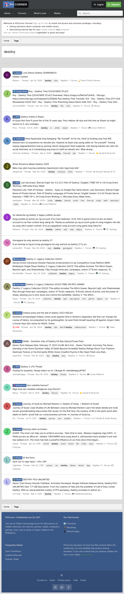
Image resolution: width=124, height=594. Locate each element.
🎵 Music (95, 106)
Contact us (42, 580)
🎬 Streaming (70, 527)
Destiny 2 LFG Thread (27, 366)
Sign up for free (40, 23)
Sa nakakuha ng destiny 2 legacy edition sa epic (37, 215)
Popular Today (12, 559)
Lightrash (17, 465)
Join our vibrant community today (19, 32)
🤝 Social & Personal (105, 153)
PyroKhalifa (18, 273)
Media (57, 13)
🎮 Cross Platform (96, 128)
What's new (40, 13)
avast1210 (17, 355)
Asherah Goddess (21, 153)
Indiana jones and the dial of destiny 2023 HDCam (43, 312)
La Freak (17, 494)
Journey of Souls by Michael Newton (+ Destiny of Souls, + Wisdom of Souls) (56, 403)
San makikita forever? (31, 385)
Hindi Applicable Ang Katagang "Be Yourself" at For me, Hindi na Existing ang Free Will (62, 138)
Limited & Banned (13, 555)
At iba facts (23, 457)
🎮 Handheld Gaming (82, 494)
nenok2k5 (17, 248)
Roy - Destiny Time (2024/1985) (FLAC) (40, 91)
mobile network (48, 29)
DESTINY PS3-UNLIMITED (31, 479)
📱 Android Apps (71, 531)
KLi (14, 418)
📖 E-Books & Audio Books (104, 418)
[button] (13, 13)
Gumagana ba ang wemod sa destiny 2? (32, 240)
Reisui (15, 393)
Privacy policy (64, 580)
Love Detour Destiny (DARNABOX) (35, 72)
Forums (22, 13)
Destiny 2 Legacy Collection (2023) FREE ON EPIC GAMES (48, 284)
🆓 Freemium (70, 523)
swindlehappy (19, 374)
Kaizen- (16, 80)
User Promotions (13, 551)
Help (75, 580)
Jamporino (17, 171)
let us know (86, 554)
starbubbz (17, 200)
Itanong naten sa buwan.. (30, 429)
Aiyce (15, 298)
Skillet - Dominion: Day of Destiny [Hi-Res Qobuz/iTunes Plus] (48, 341)
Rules (52, 580)
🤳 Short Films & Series (89, 80)
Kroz (15, 128)
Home (7, 13)
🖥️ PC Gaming (110, 229)
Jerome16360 (19, 106)
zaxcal (15, 443)
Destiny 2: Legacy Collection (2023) (37, 259)
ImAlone (16, 229)
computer (64, 29)
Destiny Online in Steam (28, 116)
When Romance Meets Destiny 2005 (31, 164)
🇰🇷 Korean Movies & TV (104, 171)
